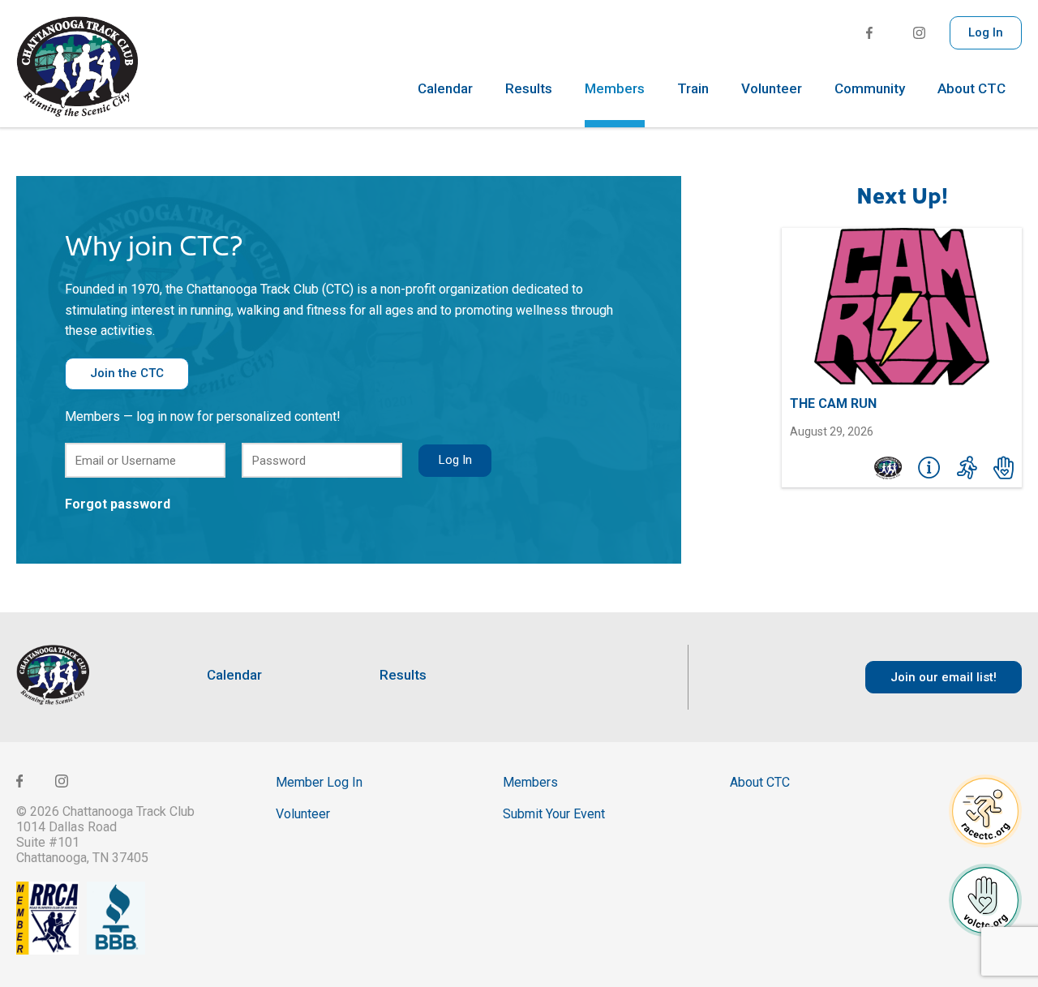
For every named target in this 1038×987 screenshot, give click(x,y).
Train (693, 89)
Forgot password (117, 504)
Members (615, 89)
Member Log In (319, 782)
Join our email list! (943, 677)
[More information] (929, 468)
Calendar (445, 89)
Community (869, 89)
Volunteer (771, 89)
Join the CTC (127, 373)
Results (528, 89)
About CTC (971, 89)
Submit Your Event (554, 814)
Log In (985, 32)
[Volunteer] (1003, 468)
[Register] (967, 468)
